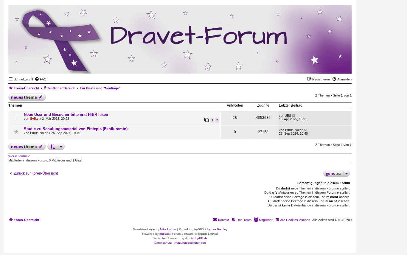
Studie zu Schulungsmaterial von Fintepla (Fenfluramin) (76, 129)
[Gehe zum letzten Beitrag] (294, 115)
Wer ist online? (18, 156)
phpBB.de (201, 238)
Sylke (34, 118)
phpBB (164, 233)
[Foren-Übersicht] (318, 64)
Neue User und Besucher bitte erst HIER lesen (66, 114)
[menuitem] (40, 79)
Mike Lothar (168, 229)
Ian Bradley (219, 229)
